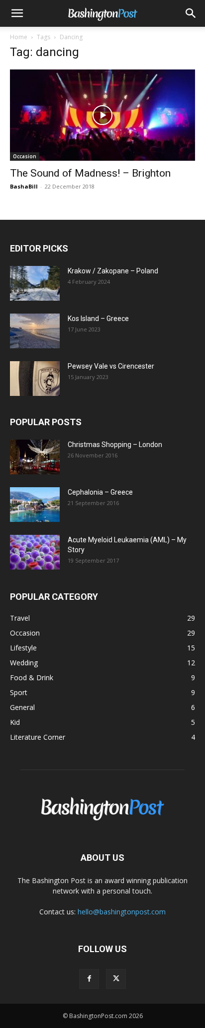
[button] (17, 13)
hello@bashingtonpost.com (122, 911)
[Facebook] (89, 979)
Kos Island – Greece (98, 318)
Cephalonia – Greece (100, 492)
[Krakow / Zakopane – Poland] (35, 283)
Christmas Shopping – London (115, 445)
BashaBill (24, 186)
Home (18, 37)
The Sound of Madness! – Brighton (90, 173)
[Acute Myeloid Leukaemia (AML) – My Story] (35, 552)
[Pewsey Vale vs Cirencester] (35, 378)
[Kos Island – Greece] (35, 331)
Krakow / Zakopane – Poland (113, 271)
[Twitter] (116, 979)
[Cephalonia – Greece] (35, 504)
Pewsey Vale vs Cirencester (111, 366)
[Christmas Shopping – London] (35, 457)
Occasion (24, 156)
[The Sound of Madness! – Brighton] (102, 115)
